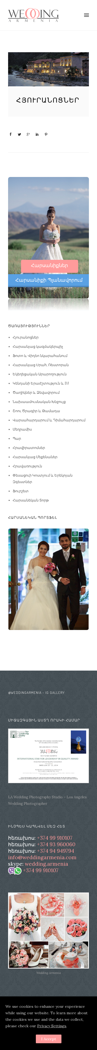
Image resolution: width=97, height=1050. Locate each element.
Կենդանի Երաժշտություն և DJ (41, 383)
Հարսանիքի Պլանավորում (48, 280)
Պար (17, 438)
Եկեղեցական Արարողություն (40, 374)
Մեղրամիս (22, 429)
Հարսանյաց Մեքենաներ (35, 457)
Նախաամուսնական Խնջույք (39, 401)
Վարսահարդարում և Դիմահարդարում (49, 420)
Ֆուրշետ (21, 491)
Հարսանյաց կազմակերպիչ (38, 346)
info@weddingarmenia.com (42, 857)
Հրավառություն (27, 466)
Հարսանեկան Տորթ (31, 500)
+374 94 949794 (55, 851)
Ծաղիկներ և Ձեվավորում (36, 392)
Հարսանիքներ (49, 265)
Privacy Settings (51, 1025)
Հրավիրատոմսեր (29, 447)
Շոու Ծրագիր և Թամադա (36, 411)
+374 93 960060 (56, 844)
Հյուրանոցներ (47, 100)
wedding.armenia (46, 864)
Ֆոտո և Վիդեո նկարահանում (40, 355)
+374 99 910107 (54, 838)
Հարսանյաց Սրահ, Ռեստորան (41, 365)
